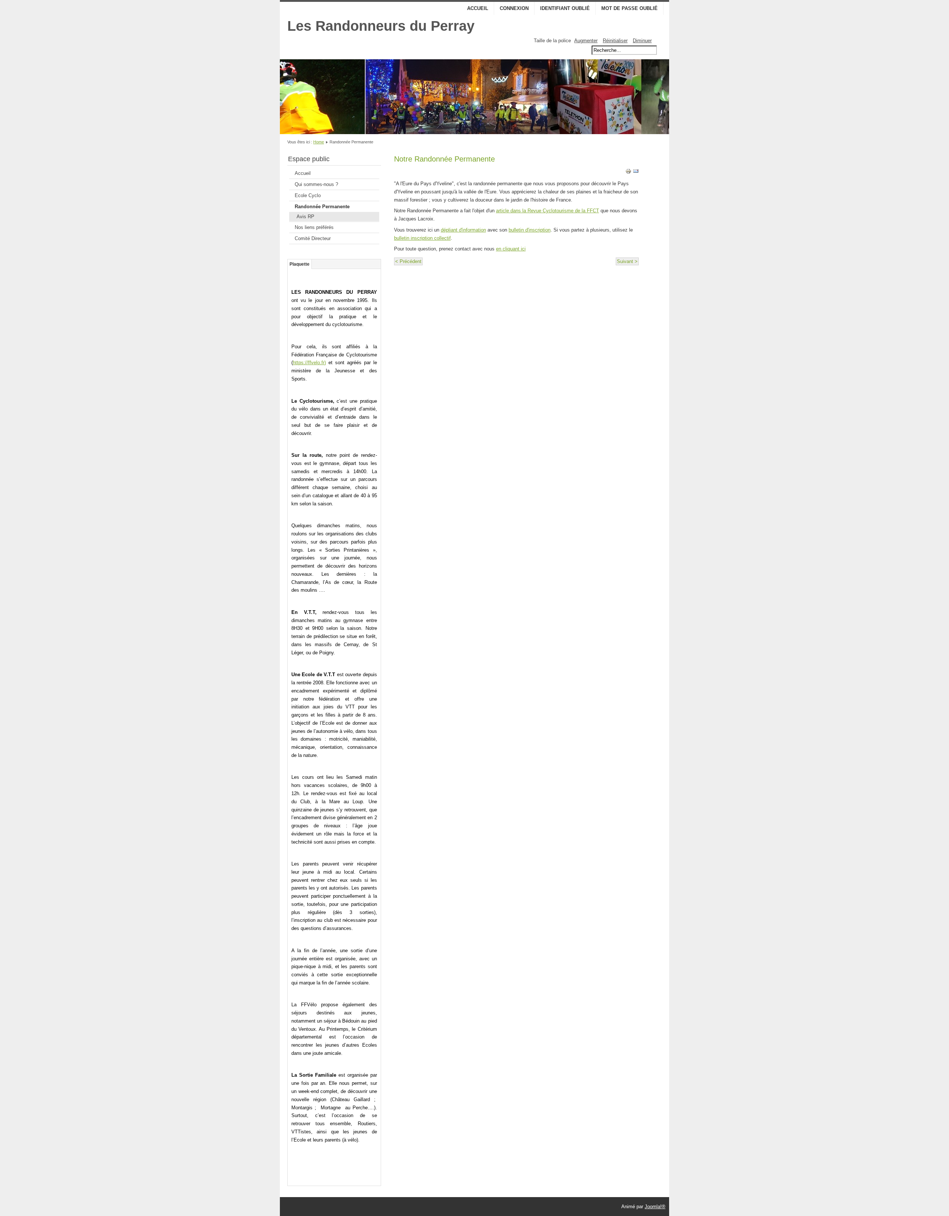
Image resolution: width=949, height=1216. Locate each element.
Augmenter (586, 40)
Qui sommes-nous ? (316, 184)
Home (318, 142)
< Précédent (408, 261)
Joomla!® (655, 1206)
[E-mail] (636, 172)
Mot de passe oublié (629, 8)
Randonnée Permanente (322, 206)
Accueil (477, 8)
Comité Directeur (313, 238)
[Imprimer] (628, 172)
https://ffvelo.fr (308, 362)
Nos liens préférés (314, 227)
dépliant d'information (463, 230)
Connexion (514, 8)
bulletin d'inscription (529, 230)
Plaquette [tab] (300, 264)
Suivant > (627, 261)
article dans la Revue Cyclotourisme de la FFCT (547, 210)
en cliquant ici (511, 249)
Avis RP (305, 216)
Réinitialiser (615, 40)
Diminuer (642, 40)
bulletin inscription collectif (422, 238)
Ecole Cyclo (308, 195)
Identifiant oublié (565, 8)
